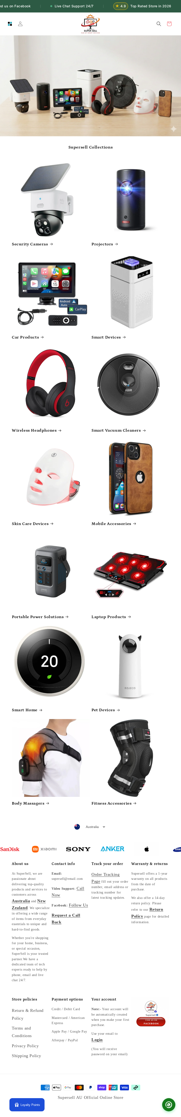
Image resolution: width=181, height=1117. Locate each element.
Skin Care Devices (30, 523)
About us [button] (20, 864)
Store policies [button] (24, 999)
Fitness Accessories (111, 803)
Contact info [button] (63, 864)
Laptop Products (108, 617)
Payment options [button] (67, 999)
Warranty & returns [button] (149, 864)
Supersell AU (71, 1097)
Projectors (102, 244)
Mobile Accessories (111, 523)
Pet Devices (103, 710)
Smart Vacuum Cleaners (116, 430)
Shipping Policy (26, 1055)
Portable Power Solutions (38, 617)
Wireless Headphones (34, 430)
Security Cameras (30, 244)
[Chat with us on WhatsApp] (168, 1104)
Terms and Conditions (22, 1032)
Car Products (25, 337)
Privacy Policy (25, 1045)
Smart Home (24, 710)
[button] (10, 24)
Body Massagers (28, 803)
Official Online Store (103, 1097)
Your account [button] (103, 999)
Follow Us (78, 905)
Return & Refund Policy (28, 1014)
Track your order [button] (107, 864)
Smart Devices (106, 337)
